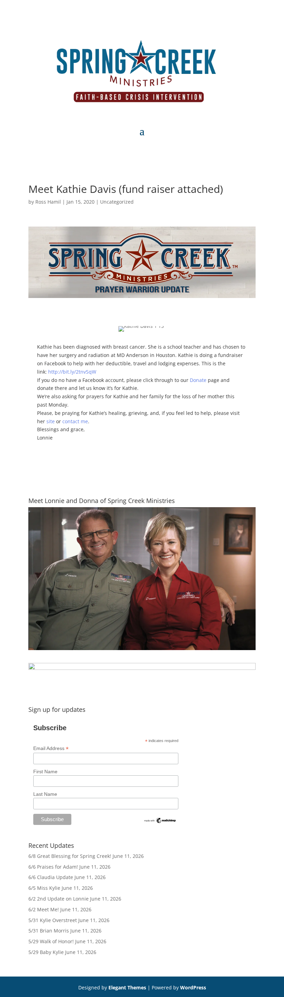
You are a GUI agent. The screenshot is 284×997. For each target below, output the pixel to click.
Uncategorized (117, 201)
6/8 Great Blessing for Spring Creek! (69, 856)
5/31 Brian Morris (48, 930)
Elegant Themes (127, 987)
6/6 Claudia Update (50, 877)
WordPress (193, 987)
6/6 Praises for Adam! (53, 866)
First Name (45, 771)
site (50, 421)
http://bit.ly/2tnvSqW (72, 371)
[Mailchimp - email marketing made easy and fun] (160, 822)
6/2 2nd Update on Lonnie (58, 898)
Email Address (51, 748)
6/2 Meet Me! (43, 909)
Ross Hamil (48, 201)
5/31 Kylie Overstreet (52, 920)
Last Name (45, 794)
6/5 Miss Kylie (44, 888)
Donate (198, 380)
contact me (75, 421)
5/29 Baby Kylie (46, 952)
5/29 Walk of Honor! (51, 941)
